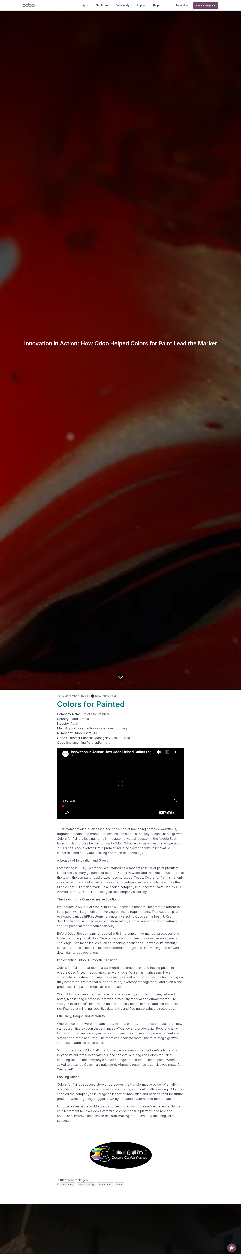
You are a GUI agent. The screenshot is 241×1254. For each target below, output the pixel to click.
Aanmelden (182, 5)
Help (156, 5)
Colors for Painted (95, 714)
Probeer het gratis (205, 5)
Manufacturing (86, 1184)
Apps (85, 5)
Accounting (67, 1184)
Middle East (105, 1184)
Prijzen (141, 5)
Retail (119, 1184)
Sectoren (102, 5)
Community (122, 5)
